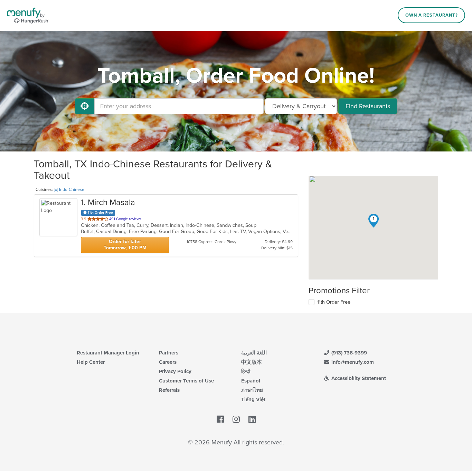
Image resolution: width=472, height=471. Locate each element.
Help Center (91, 362)
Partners (168, 353)
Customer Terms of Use (186, 381)
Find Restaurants (368, 106)
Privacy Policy (175, 371)
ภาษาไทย (252, 390)
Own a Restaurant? (431, 15)
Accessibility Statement (358, 378)
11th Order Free (333, 302)
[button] (373, 221)
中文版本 (251, 362)
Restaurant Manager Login (108, 353)
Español (250, 381)
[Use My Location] (85, 106)
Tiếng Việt (253, 399)
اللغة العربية (254, 353)
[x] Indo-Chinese (69, 189)
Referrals (169, 390)
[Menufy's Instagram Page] (236, 420)
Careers (168, 362)
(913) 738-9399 (348, 353)
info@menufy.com (352, 362)
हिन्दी (245, 371)
